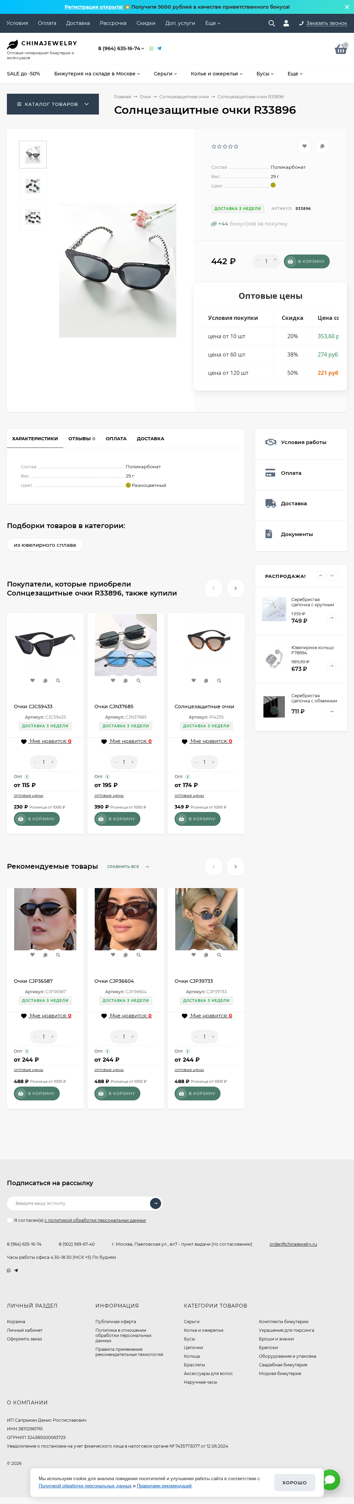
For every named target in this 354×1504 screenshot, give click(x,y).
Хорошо (294, 1482)
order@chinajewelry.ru (293, 1244)
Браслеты (194, 1364)
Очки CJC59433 (33, 706)
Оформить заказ (24, 1338)
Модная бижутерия (280, 1373)
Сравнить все (123, 866)
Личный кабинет (25, 1330)
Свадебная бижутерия (283, 1364)
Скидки (146, 23)
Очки (145, 96)
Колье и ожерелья (203, 1330)
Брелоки (268, 1347)
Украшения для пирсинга (286, 1330)
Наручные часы (200, 1382)
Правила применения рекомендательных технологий (129, 1352)
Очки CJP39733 (194, 981)
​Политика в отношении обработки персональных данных (123, 1335)
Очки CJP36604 (114, 981)
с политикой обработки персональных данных (95, 1220)
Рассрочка (113, 23)
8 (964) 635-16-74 (119, 48)
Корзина (16, 1321)
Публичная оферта (115, 1321)
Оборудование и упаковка (287, 1356)
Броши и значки (276, 1338)
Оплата (47, 23)
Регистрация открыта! (94, 7)
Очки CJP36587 (33, 981)
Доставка (78, 23)
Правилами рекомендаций (164, 1485)
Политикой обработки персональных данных (85, 1485)
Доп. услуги (180, 23)
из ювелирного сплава (45, 545)
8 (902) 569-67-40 (77, 1244)
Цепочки (193, 1347)
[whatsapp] (9, 1270)
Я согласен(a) (80, 1220)
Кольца (192, 1356)
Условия (17, 23)
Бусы (189, 1338)
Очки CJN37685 (113, 706)
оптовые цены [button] (28, 795)
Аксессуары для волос (208, 1373)
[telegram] (16, 1270)
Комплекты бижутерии (283, 1321)
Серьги (191, 1321)
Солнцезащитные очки (184, 96)
